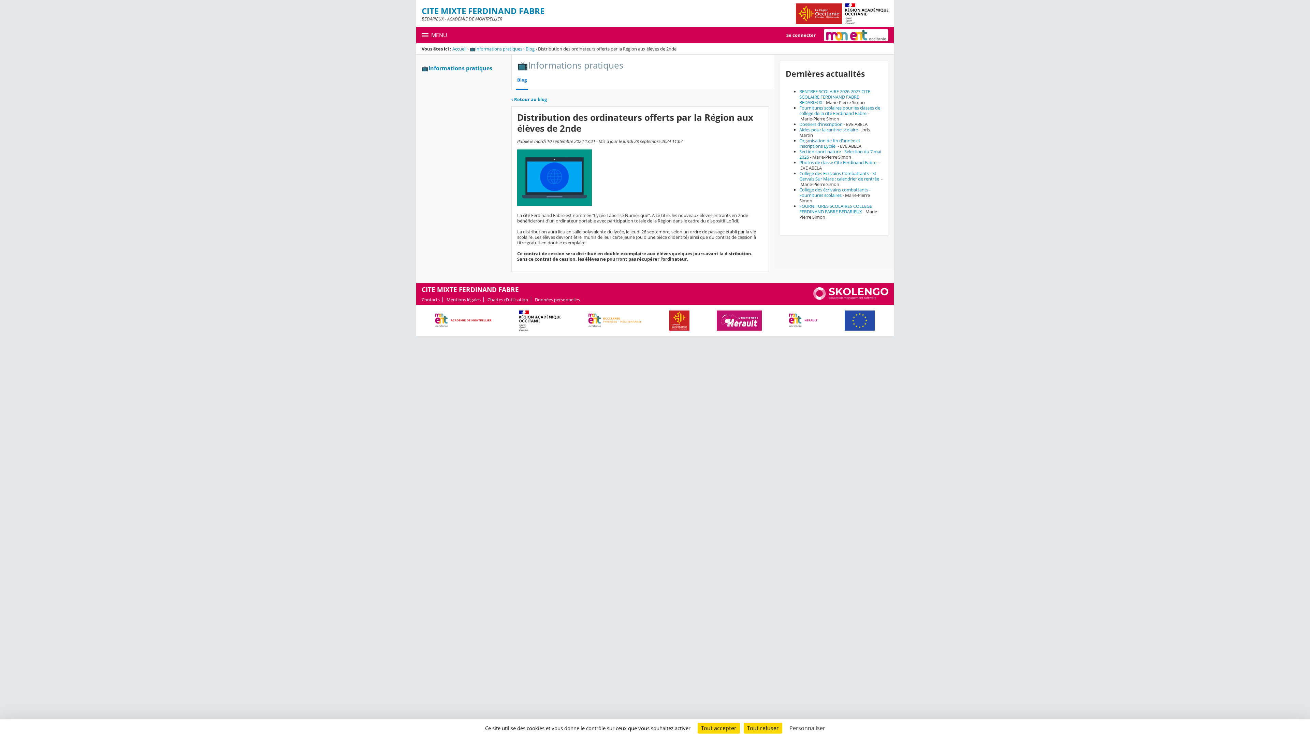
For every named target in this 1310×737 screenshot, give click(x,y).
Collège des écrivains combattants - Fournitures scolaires (835, 192)
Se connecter (801, 35)
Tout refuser (763, 728)
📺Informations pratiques (496, 49)
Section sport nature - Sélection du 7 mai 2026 (840, 154)
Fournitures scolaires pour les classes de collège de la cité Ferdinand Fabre (839, 110)
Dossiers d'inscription (821, 124)
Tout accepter (719, 728)
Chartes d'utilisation (507, 299)
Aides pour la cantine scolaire (828, 130)
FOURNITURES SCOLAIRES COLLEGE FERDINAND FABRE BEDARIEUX (835, 209)
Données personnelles (557, 299)
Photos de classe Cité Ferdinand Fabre (838, 162)
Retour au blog (529, 99)
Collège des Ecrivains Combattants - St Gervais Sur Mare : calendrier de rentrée (839, 176)
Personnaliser (807, 728)
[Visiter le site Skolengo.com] (850, 298)
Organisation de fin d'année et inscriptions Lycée (829, 143)
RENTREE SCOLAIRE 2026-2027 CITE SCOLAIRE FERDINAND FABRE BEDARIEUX (834, 96)
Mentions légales (464, 299)
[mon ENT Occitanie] (856, 35)
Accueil (459, 49)
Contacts (431, 299)
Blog (530, 49)
